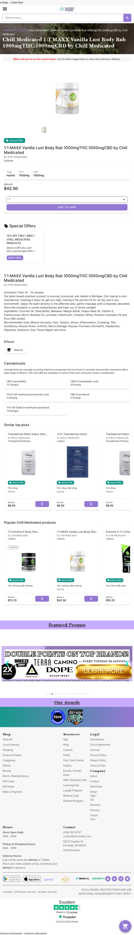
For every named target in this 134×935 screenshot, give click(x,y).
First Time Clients (73, 760)
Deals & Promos (12, 755)
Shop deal (15, 257)
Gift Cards (8, 781)
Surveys (95, 750)
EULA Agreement (100, 744)
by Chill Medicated (18, 535)
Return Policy (98, 760)
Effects (6, 765)
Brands (7, 770)
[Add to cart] (42, 504)
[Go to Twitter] (127, 878)
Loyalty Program (72, 790)
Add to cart (67, 207)
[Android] (114, 878)
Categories (9, 760)
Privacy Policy (98, 755)
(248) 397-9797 (72, 832)
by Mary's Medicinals (19, 437)
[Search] (127, 18)
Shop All (7, 739)
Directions (96, 786)
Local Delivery (11, 744)
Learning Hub (71, 785)
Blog (66, 744)
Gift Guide (8, 786)
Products (19, 30)
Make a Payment (12, 791)
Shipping (8, 750)
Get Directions (71, 850)
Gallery (67, 765)
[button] (5, 9)
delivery (33, 859)
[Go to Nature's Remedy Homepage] (67, 8)
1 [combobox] (9, 199)
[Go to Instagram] (121, 878)
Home (6, 30)
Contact (94, 781)
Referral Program (73, 801)
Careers (68, 750)
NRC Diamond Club (75, 780)
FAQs (66, 755)
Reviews (95, 805)
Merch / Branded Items (16, 776)
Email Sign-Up (93, 795)
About (93, 776)
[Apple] (107, 878)
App (65, 739)
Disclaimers (97, 739)
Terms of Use (97, 765)
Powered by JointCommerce (11, 933)
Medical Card (71, 795)
